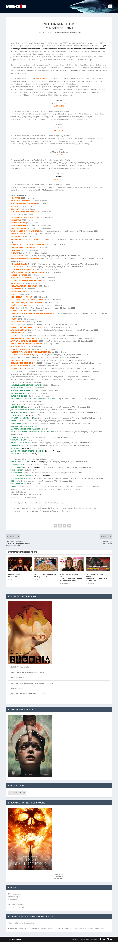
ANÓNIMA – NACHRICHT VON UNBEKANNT (27, 272)
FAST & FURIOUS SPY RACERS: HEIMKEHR (26, 451)
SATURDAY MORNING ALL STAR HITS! (25, 429)
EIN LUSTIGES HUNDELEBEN (21, 418)
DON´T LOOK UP (16, 346)
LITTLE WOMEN (16, 360)
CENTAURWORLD (17, 415)
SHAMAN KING (16, 423)
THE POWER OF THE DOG (20, 225)
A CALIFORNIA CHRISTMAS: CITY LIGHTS (26, 327)
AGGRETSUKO (15, 445)
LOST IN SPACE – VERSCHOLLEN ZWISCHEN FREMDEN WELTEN (35, 399)
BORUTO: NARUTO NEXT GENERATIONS (26, 385)
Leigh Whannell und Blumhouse (96, 577)
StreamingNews (63, 32)
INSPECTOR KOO (17, 437)
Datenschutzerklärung (88, 939)
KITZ (12, 481)
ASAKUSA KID (15, 267)
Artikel (16, 503)
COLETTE (13, 319)
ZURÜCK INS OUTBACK (19, 305)
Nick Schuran (17, 939)
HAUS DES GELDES (17, 412)
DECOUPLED (15, 448)
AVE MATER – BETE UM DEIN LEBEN (24, 341)
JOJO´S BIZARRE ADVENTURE (21, 393)
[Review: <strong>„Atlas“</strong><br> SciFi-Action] (20, 564)
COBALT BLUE (15, 250)
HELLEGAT (14, 209)
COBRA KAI (14, 486)
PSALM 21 (14, 335)
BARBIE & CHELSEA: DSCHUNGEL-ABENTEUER (28, 245)
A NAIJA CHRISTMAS (18, 330)
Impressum (74, 939)
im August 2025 (45, 575)
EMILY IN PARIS (16, 467)
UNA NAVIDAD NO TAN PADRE (22, 338)
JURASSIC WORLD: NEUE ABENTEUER (25, 410)
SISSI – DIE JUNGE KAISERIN (21, 297)
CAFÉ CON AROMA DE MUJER (21, 475)
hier (62, 879)
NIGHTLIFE (14, 283)
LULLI (12, 357)
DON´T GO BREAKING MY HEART (23, 203)
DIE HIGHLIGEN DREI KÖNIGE (22, 201)
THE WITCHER (15, 454)
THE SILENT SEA (16, 470)
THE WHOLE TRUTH (18, 236)
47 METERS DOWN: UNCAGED (22, 269)
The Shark (74, 489)
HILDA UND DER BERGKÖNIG (21, 363)
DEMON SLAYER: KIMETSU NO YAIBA (25, 390)
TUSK (12, 324)
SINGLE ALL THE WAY (19, 234)
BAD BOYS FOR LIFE (18, 311)
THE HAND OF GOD (18, 322)
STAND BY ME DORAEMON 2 (21, 355)
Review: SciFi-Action (14, 575)
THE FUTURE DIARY (18, 440)
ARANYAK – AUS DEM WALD (21, 426)
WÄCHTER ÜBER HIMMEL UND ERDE (24, 231)
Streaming (52, 32)
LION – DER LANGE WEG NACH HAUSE (25, 212)
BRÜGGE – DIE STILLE (18, 275)
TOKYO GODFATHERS (18, 228)
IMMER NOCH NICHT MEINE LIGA (23, 278)
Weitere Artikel (75, 32)
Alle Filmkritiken (17, 793)
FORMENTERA (15, 333)
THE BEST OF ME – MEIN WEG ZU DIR (24, 217)
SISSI (12, 294)
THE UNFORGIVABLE (18, 291)
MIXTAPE (14, 253)
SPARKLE (14, 214)
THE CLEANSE (15, 220)
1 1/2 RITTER (15, 198)
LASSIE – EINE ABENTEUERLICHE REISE (25, 280)
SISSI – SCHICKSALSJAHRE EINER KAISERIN (27, 300)
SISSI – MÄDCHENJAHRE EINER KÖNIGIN (26, 302)
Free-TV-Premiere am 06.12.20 (71, 577)
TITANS (13, 421)
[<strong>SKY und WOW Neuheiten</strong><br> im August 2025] (46, 564)
